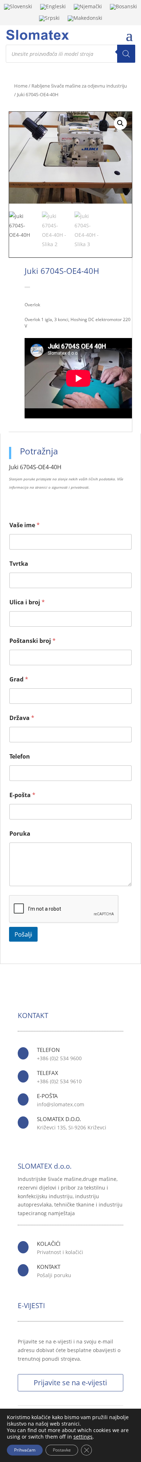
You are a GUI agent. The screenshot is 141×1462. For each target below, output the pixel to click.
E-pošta (22, 795)
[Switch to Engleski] (53, 8)
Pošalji (23, 934)
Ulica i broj (27, 602)
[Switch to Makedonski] (85, 19)
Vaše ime (24, 525)
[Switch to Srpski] (49, 19)
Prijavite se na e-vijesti (70, 1382)
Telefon (19, 756)
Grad (18, 679)
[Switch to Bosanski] (123, 8)
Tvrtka (18, 563)
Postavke (62, 1450)
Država (21, 718)
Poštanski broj (32, 640)
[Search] (126, 54)
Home (20, 86)
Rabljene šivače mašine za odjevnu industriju (79, 86)
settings (83, 1437)
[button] (120, 123)
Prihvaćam (24, 1450)
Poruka (19, 833)
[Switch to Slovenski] (18, 8)
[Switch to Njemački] (88, 8)
